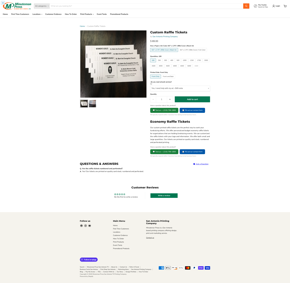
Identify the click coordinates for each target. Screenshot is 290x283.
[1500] (196, 68)
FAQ (99, 272)
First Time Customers (20, 14)
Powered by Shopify (86, 276)
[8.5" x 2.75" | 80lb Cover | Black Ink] (164, 52)
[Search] (246, 6)
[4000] (175, 68)
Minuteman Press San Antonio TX (98, 267)
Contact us (150, 238)
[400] (172, 63)
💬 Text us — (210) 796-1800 (164, 110)
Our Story (120, 272)
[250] (159, 63)
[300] (166, 63)
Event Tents (102, 14)
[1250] (192, 63)
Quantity (153, 94)
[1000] (184, 63)
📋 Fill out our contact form (192, 110)
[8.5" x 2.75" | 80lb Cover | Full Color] (193, 52)
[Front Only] (155, 79)
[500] (178, 63)
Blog (81, 272)
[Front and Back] (168, 79)
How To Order (71, 14)
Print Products (86, 14)
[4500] (182, 68)
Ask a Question (202, 164)
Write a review (164, 195)
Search (82, 267)
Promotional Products (119, 14)
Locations (37, 14)
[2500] (153, 68)
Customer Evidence (53, 14)
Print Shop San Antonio (108, 269)
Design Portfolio (131, 272)
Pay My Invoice (90, 272)
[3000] (160, 68)
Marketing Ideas (123, 269)
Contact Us (123, 267)
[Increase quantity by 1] (170, 99)
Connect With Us (108, 272)
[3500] (168, 68)
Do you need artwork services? (161, 82)
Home (5, 14)
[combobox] (146, 6)
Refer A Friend (134, 267)
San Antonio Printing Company (165, 36)
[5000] (189, 68)
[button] (276, 6)
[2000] (206, 63)
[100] (153, 63)
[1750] (199, 63)
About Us (114, 267)
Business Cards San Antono (89, 269)
